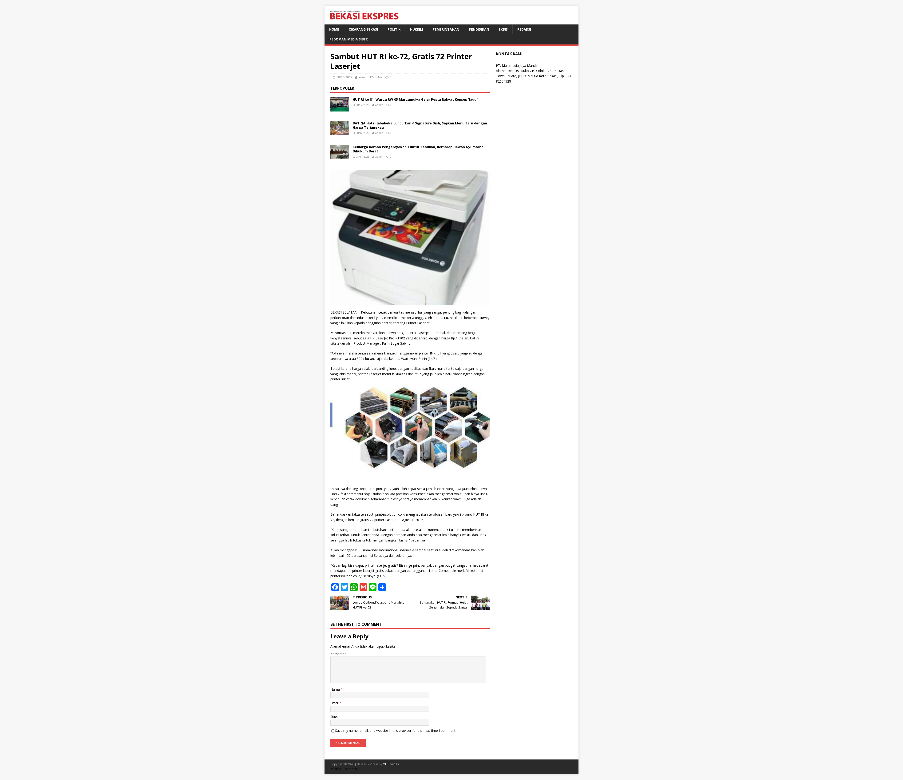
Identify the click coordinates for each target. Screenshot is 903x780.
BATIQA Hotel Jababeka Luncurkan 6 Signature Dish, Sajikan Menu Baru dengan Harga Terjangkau (420, 125)
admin (362, 77)
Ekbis (503, 29)
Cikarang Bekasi (363, 29)
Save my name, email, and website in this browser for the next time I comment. (395, 730)
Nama (335, 689)
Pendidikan (479, 29)
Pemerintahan (446, 29)
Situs (334, 716)
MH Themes (391, 764)
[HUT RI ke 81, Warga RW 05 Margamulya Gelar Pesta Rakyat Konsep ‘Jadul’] (339, 108)
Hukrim (416, 29)
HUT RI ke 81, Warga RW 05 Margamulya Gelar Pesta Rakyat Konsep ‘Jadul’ (415, 99)
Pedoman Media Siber (348, 39)
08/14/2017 (344, 77)
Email (335, 703)
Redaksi (524, 29)
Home (334, 29)
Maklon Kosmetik (343, 769)
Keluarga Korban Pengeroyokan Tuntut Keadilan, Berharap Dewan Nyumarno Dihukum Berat (418, 149)
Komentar (338, 654)
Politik (394, 29)
